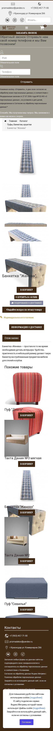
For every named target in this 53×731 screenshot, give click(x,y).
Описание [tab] (12, 338)
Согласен (26, 722)
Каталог (24, 121)
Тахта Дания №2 (17, 555)
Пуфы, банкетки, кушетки (19, 124)
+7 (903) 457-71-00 (40, 8)
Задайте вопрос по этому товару (24, 309)
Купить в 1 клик (27, 297)
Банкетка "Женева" (19, 507)
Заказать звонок (26, 33)
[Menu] (26, 28)
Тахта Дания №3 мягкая (23, 458)
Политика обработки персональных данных (22, 677)
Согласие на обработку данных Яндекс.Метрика (24, 674)
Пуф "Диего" (13, 409)
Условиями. (24, 670)
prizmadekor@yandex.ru (13, 8)
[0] (42, 27)
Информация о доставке (26, 327)
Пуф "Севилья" (15, 604)
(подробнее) (36, 697)
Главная (13, 121)
